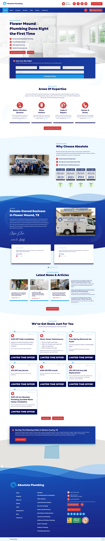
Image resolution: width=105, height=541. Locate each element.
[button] (86, 10)
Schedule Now (50, 76)
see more (46, 118)
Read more (82, 252)
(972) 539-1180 (58, 95)
